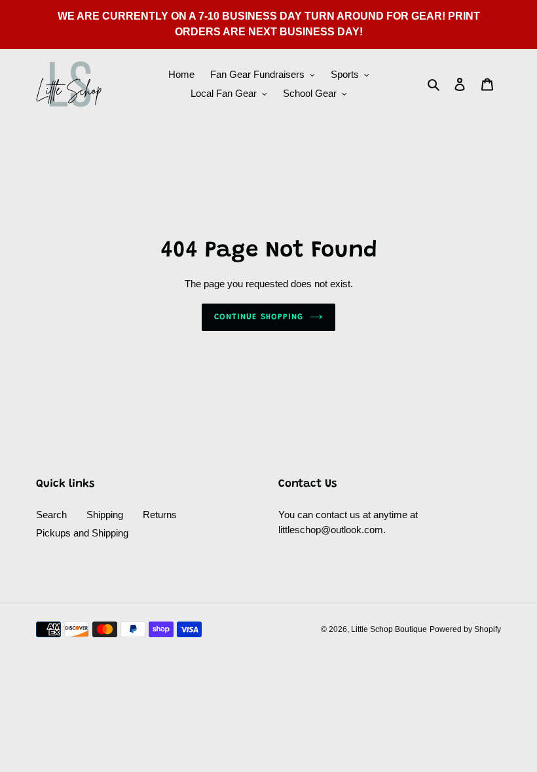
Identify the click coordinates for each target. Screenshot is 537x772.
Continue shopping (258, 317)
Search (51, 514)
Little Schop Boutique (389, 629)
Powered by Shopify (465, 629)
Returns (160, 514)
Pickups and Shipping (82, 532)
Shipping (104, 514)
